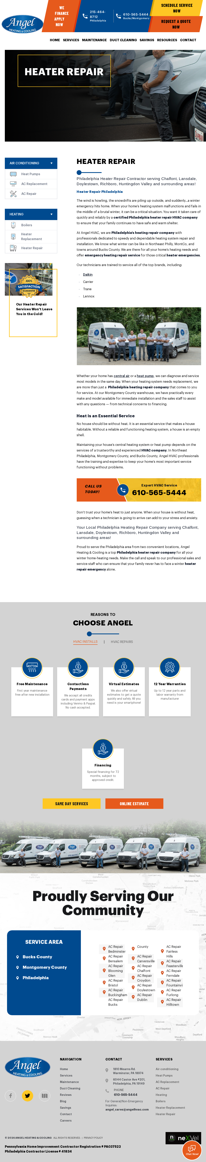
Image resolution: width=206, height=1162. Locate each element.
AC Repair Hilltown (173, 1002)
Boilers (26, 225)
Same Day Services (71, 803)
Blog (63, 1101)
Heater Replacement (31, 237)
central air (122, 376)
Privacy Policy (93, 1138)
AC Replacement (34, 184)
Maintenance (94, 40)
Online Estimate (134, 803)
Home (55, 40)
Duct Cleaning (123, 40)
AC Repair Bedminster (117, 949)
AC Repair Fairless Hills (173, 951)
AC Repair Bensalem (115, 959)
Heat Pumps (30, 174)
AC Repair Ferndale (173, 973)
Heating (17, 214)
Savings (147, 40)
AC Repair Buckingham (117, 993)
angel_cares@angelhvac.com (127, 1109)
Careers (66, 1120)
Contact (188, 40)
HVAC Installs (85, 641)
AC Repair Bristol (115, 983)
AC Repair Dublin (144, 997)
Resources (167, 40)
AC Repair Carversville (146, 959)
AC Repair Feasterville (174, 964)
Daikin (88, 274)
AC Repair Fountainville (176, 983)
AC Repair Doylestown (146, 988)
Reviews (66, 1095)
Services (71, 40)
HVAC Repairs (122, 642)
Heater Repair (32, 248)
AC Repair (28, 193)
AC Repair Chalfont (144, 969)
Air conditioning (24, 163)
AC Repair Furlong (173, 993)
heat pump (145, 376)
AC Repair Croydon (144, 978)
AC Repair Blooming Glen (115, 971)
